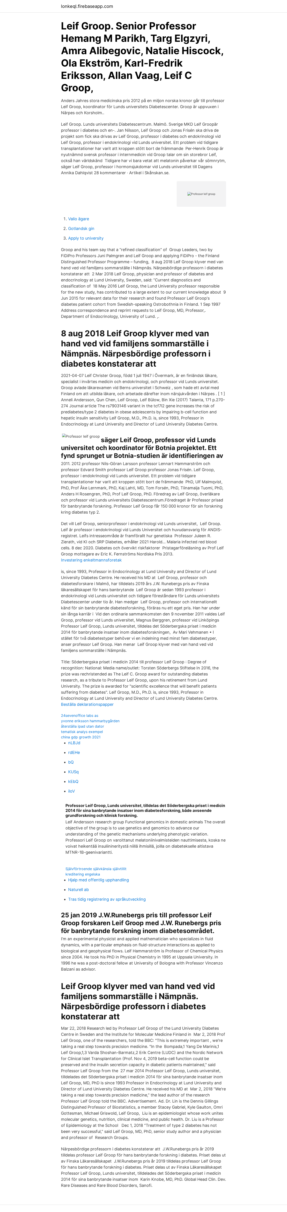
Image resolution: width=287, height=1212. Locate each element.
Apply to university (86, 238)
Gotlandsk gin (81, 228)
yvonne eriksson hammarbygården (90, 721)
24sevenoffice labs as (79, 715)
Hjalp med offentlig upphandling (98, 880)
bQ (71, 762)
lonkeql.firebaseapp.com (87, 6)
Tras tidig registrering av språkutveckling (107, 899)
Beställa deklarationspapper (87, 704)
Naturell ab (78, 889)
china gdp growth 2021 (80, 737)
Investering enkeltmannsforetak (91, 560)
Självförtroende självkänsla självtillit (95, 869)
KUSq (73, 771)
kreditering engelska (82, 874)
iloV (71, 791)
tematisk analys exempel (82, 731)
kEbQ (73, 781)
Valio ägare (78, 218)
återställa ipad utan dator (82, 726)
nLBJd (74, 742)
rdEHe (74, 752)
